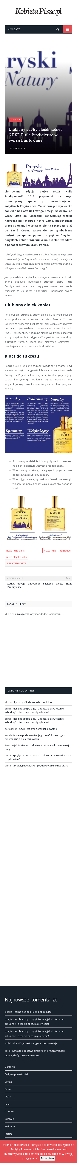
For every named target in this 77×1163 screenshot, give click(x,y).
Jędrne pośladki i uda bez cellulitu (33, 702)
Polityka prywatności (16, 1074)
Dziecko (9, 1111)
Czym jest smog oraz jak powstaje (38, 728)
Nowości (15, 119)
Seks (7, 1104)
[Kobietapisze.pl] (38, 11)
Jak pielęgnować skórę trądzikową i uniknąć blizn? (40, 765)
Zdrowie (9, 1118)
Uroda (8, 1081)
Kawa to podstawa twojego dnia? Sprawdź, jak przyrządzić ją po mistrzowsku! (35, 737)
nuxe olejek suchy (16, 557)
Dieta (8, 1089)
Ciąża (8, 1096)
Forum (8, 1133)
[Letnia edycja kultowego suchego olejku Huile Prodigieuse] (38, 576)
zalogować (23, 614)
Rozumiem (47, 1158)
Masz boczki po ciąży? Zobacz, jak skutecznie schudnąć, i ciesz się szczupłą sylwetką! (34, 710)
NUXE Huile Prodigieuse (57, 550)
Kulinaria (10, 1126)
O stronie (10, 1066)
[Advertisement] (38, 93)
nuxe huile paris (15, 550)
